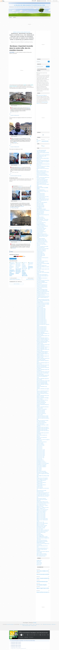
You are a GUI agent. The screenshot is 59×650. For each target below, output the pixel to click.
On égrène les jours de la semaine (42, 478)
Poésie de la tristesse (40, 491)
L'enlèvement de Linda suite (41, 250)
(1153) (39, 564)
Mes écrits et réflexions (40, 444)
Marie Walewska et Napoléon (42, 584)
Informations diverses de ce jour (42, 581)
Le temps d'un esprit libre (41, 410)
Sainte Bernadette (40, 534)
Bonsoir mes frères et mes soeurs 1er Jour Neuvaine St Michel (47, 592)
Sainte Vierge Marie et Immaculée (42, 541)
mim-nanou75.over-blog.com (10, 624)
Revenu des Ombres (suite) (41, 532)
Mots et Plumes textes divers (41, 471)
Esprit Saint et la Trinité (40, 205)
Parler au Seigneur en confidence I (42, 479)
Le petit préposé (39, 256)
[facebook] (32, 0)
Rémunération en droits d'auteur (47, 624)
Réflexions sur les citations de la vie (42, 509)
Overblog (34, 622)
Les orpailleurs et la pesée (41, 306)
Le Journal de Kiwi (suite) (41, 247)
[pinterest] (35, 0)
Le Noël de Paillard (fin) (40, 253)
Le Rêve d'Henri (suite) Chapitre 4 (42, 274)
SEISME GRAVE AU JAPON (41, 542)
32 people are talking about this (14, 146)
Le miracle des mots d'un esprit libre (43, 248)
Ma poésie (38, 436)
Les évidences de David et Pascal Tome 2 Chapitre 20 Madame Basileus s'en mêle (43, 297)
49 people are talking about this (14, 115)
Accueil (10, 17)
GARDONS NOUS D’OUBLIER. (41, 209)
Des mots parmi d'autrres (41, 197)
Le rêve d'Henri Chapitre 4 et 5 (41, 265)
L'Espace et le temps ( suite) (41, 309)
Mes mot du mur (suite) (40, 445)
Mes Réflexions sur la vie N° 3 (41, 462)
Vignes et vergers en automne (41, 553)
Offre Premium (53, 624)
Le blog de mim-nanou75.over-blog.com (29, 5)
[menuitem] (10, 17)
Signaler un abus (38, 624)
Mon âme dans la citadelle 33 (41, 466)
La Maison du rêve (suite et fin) (42, 233)
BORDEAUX (11, 251)
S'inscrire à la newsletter (13, 258)
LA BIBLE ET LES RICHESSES (41, 224)
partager (27, 637)
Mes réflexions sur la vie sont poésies (43, 463)
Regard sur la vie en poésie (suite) (42, 518)
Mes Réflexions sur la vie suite (41, 464)
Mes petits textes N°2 (40, 459)
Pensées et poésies (40, 487)
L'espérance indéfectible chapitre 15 (42, 337)
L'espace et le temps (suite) (41, 308)
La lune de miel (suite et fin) (41, 231)
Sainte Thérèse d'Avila (40, 535)
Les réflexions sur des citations (42, 409)
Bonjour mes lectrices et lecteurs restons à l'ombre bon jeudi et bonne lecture (43, 175)
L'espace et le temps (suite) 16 (41, 323)
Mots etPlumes (39, 470)
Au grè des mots (39, 157)
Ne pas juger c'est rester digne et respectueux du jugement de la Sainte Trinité (43, 473)
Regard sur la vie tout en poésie (42, 525)
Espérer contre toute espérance (42, 202)
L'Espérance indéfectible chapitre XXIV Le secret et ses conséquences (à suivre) (43, 376)
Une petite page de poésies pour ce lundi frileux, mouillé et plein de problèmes (42, 549)
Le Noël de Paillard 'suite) (41, 254)
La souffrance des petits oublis (42, 240)
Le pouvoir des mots (45, 141)
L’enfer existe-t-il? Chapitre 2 (41, 249)
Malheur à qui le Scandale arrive (42, 435)
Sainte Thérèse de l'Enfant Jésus (42, 540)
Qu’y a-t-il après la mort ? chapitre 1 (42, 505)
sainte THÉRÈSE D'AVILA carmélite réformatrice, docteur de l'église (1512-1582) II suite (43, 538)
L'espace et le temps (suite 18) (41, 326)
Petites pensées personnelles (41, 490)
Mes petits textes (39, 458)
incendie (24, 84)
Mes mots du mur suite (40, 456)
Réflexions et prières (40, 506)
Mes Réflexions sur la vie (41, 461)
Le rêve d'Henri (39, 258)
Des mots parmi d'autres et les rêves (43, 196)
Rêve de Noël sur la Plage (41, 527)
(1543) (39, 561)
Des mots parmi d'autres (41, 193)
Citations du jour (39, 186)
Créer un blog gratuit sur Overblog (24, 624)
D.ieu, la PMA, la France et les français (43, 198)
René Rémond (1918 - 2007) (41, 526)
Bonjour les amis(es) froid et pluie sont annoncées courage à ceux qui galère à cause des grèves (43, 161)
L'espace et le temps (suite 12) (41, 319)
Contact (14, 17)
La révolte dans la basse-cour (41, 239)
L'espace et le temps (40, 307)
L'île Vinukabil (39, 433)
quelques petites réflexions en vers (42, 501)
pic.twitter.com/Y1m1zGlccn (14, 207)
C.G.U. (41, 624)
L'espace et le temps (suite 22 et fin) (42, 331)
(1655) (39, 560)
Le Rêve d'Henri (39, 259)
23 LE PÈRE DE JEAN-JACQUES (41, 150)
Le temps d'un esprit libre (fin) (41, 422)
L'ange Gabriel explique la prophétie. (42, 235)
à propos (32, 637)
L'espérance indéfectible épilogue (42, 383)
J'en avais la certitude (40, 217)
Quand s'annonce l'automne (41, 498)
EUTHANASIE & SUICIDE (40, 206)
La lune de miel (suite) (40, 230)
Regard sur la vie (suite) (40, 524)
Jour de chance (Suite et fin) (41, 222)
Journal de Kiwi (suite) (40, 223)
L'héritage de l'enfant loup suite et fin (43, 432)
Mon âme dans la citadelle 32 (41, 465)
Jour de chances (39, 221)
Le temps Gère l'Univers (40, 423)
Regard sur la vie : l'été (40, 522)
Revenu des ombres (40, 528)
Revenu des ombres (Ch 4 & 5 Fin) (42, 531)
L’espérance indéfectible (40, 332)
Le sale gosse (39, 276)
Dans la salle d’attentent (40, 189)
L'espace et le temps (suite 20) (41, 328)
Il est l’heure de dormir (40, 212)
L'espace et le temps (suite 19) (41, 327)
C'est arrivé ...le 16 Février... (41, 178)
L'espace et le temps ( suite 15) (41, 322)
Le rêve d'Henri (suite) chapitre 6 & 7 (42, 275)
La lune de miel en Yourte (41, 229)
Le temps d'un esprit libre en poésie (42, 415)
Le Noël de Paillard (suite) (41, 255)
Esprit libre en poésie (40, 203)
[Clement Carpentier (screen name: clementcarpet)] (11, 186)
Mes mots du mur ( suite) (41, 449)
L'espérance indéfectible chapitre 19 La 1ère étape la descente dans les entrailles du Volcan (43, 342)
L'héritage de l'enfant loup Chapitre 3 (43, 427)
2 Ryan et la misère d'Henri (41, 151)
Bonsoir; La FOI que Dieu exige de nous (43, 177)
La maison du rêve (40, 232)
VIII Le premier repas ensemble (42, 554)
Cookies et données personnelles (26, 625)
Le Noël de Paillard (40, 252)
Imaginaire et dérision (40, 213)
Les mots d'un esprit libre (41, 305)
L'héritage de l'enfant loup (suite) (42, 429)
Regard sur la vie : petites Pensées (42, 523)
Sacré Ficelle (39, 533)
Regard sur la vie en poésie (41, 514)
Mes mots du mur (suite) (41, 450)
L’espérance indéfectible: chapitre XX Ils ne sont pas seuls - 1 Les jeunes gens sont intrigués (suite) (43, 373)
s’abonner (22, 637)
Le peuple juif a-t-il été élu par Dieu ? (42, 257)
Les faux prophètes (40, 301)
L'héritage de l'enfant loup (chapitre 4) (43, 428)
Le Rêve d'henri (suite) (40, 271)
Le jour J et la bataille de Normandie (42, 246)
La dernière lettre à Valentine (41, 228)
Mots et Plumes (39, 467)
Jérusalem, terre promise (41, 218)
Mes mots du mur (39, 446)
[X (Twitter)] (33, 0)
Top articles (30, 624)
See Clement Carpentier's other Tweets (15, 175)
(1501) (39, 562)
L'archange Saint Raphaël (41, 238)
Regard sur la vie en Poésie (41, 513)
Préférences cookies (33, 625)
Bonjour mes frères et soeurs (41, 170)
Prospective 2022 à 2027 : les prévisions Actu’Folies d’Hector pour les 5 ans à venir (43, 496)
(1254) (39, 563)
